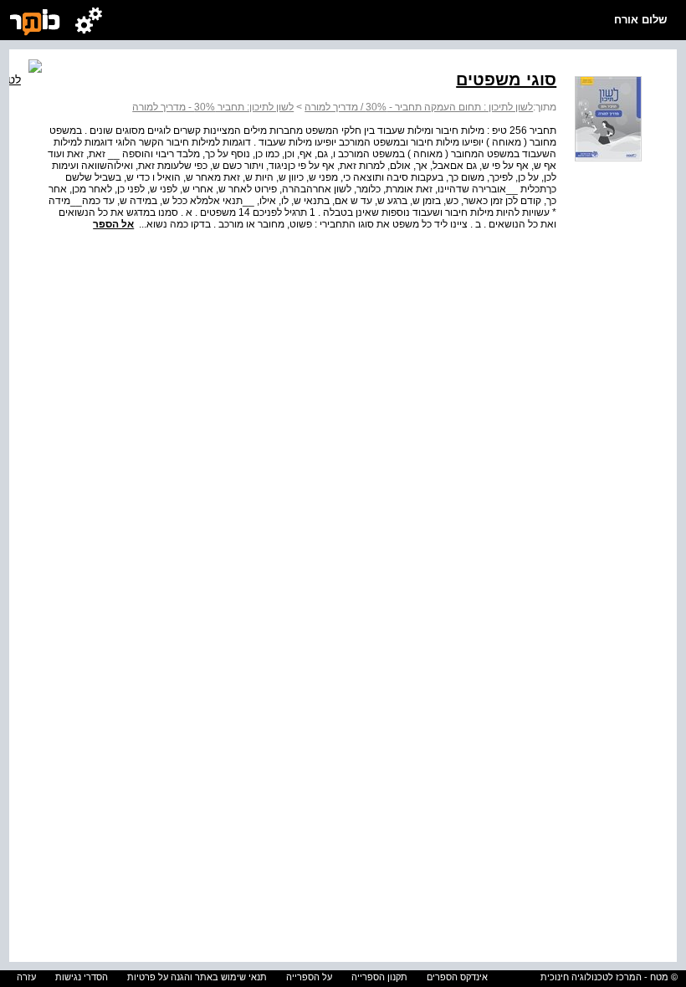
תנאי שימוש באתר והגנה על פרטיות (197, 977)
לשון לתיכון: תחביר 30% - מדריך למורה (213, 107)
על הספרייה (309, 977)
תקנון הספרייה (379, 977)
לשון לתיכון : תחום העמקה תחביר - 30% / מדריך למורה (419, 107)
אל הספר (113, 224)
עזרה (26, 977)
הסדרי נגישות (81, 977)
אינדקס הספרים (457, 977)
